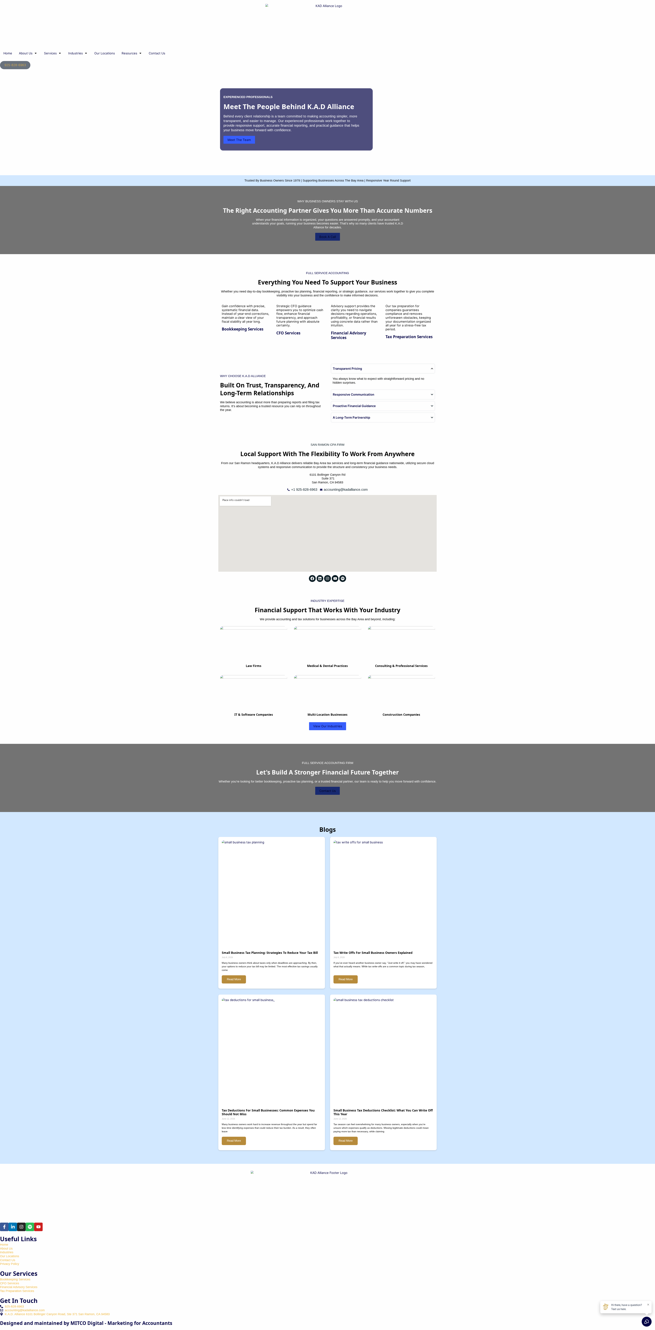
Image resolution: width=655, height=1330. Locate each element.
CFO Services (288, 333)
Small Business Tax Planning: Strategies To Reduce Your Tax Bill (270, 953)
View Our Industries (327, 726)
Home (7, 53)
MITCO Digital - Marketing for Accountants (121, 1323)
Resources (129, 53)
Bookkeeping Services (242, 329)
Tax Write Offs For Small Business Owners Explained (372, 953)
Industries (75, 53)
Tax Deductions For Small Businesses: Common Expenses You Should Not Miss (268, 1112)
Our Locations (104, 53)
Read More (234, 979)
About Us (25, 53)
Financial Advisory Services (348, 335)
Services (50, 53)
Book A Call (327, 237)
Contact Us (157, 53)
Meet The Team (239, 140)
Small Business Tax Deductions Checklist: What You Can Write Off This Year (383, 1112)
